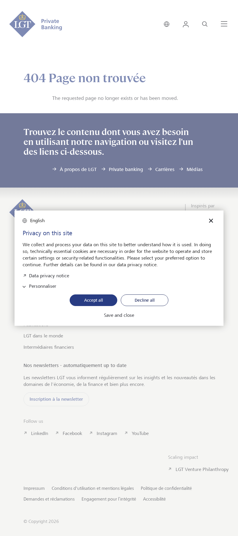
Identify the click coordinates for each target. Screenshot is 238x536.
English (37, 220)
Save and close (119, 315)
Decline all (145, 300)
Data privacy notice (49, 275)
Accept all (93, 300)
